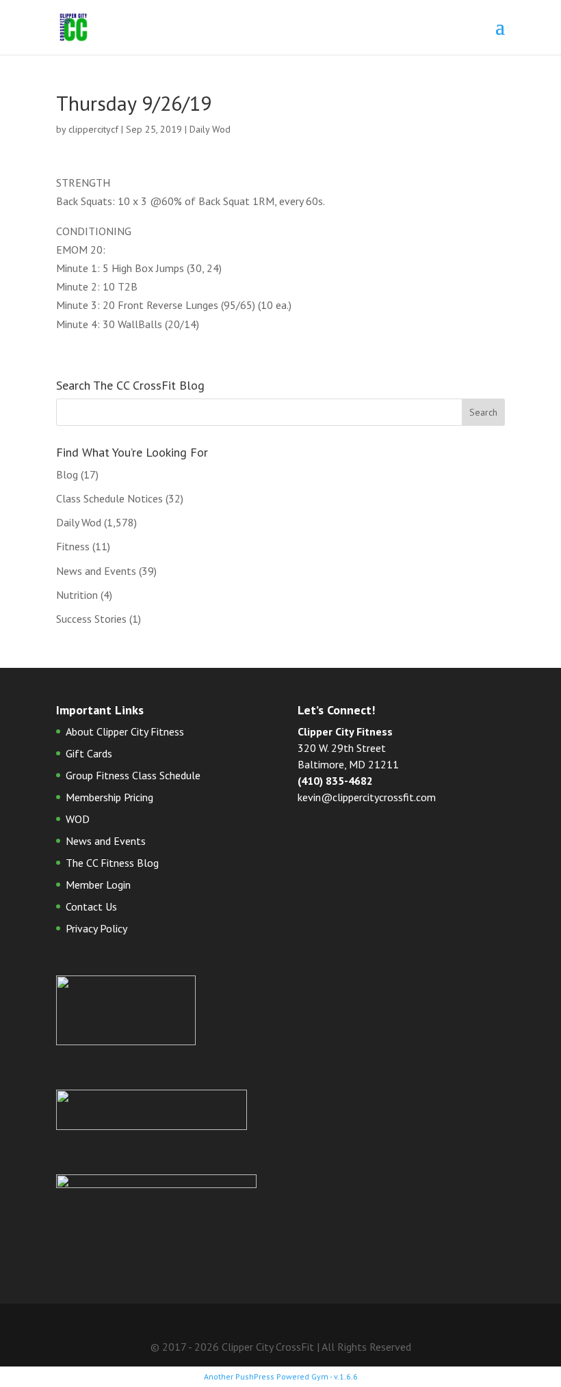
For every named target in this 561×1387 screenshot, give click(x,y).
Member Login (98, 884)
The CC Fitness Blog (112, 863)
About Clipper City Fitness (125, 731)
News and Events (96, 571)
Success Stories (91, 618)
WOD (78, 819)
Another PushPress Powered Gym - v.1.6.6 (281, 1376)
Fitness (73, 546)
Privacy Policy (96, 928)
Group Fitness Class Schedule (133, 775)
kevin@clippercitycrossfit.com (367, 797)
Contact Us (91, 906)
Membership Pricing (109, 797)
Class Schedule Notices (109, 498)
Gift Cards (89, 753)
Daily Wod (210, 129)
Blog (67, 474)
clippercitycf (93, 129)
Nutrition (77, 595)
